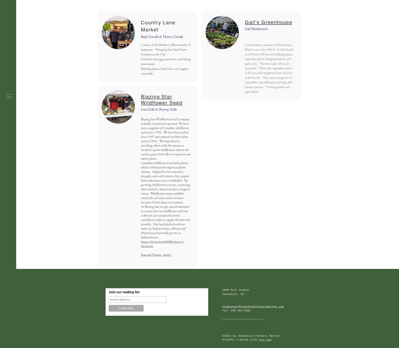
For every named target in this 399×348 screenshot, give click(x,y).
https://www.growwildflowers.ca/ (162, 241)
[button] (8, 96)
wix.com (265, 339)
